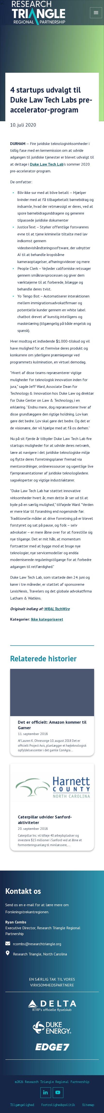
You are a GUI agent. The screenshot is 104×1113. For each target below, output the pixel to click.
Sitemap (88, 1105)
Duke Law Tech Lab (47, 164)
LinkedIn (45, 1092)
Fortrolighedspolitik (58, 1105)
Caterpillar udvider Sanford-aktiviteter (45, 819)
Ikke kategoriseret (47, 619)
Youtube (58, 1092)
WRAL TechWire (57, 608)
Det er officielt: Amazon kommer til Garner (52, 724)
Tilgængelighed (22, 1105)
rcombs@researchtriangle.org (37, 943)
